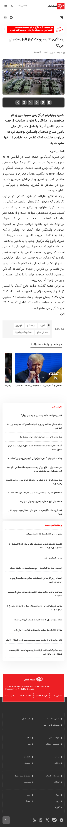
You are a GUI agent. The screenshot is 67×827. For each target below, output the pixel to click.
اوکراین (18, 325)
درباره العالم (41, 695)
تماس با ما (57, 695)
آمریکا (42, 325)
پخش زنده (10, 695)
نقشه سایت (25, 695)
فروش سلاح (42, 332)
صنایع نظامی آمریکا (23, 332)
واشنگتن (31, 325)
